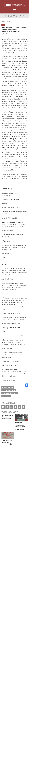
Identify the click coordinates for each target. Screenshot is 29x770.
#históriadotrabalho (8, 390)
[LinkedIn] (3, 407)
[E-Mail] (23, 407)
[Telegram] (15, 407)
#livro (16, 393)
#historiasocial (7, 393)
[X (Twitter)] (7, 407)
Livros (8, 21)
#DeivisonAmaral (7, 387)
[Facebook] (19, 407)
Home (3, 21)
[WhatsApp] (11, 407)
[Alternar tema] (21, 16)
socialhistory (6, 396)
